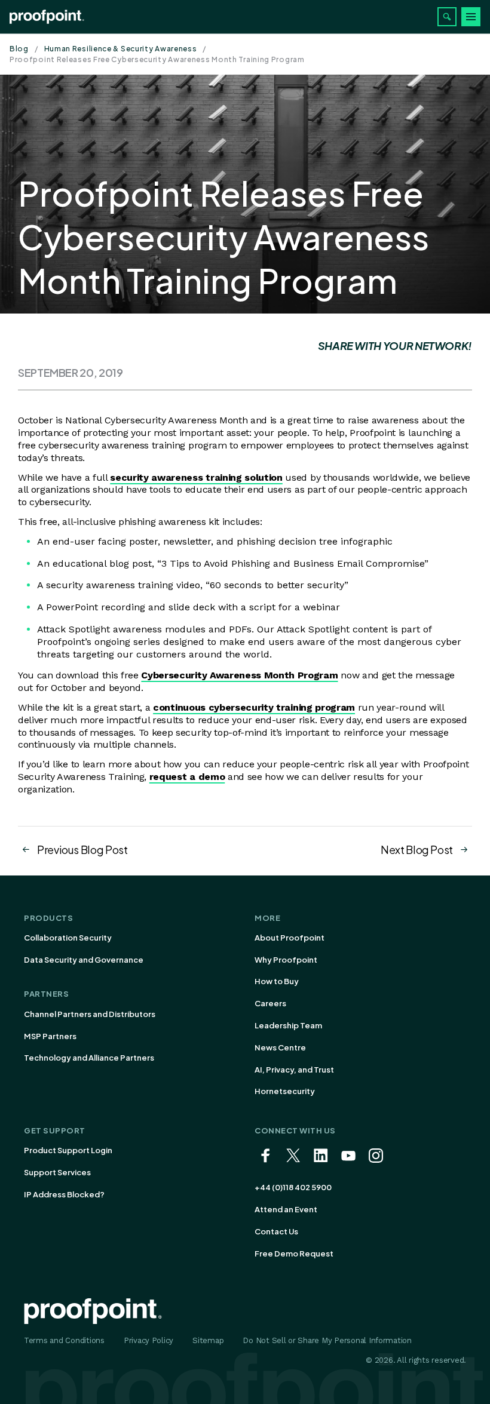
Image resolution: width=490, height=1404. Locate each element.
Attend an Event (286, 1209)
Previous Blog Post (82, 849)
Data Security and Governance (83, 959)
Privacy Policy (148, 1340)
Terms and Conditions (64, 1340)
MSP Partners (50, 1036)
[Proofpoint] (47, 16)
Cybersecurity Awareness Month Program (239, 675)
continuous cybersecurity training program (254, 707)
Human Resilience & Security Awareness (120, 48)
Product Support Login (68, 1150)
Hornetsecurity (285, 1091)
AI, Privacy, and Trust (294, 1069)
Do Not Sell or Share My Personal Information (327, 1340)
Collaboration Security (68, 937)
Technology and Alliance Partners (89, 1057)
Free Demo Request (294, 1253)
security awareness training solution (196, 477)
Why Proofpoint (286, 959)
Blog (19, 48)
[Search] (447, 16)
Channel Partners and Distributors (89, 1014)
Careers (270, 1003)
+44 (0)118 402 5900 (293, 1187)
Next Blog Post (417, 849)
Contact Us (276, 1231)
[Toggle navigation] (470, 16)
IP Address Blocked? (64, 1194)
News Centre (280, 1047)
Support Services (57, 1172)
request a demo (187, 776)
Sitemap (207, 1340)
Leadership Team (288, 1025)
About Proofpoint (289, 937)
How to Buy (277, 981)
